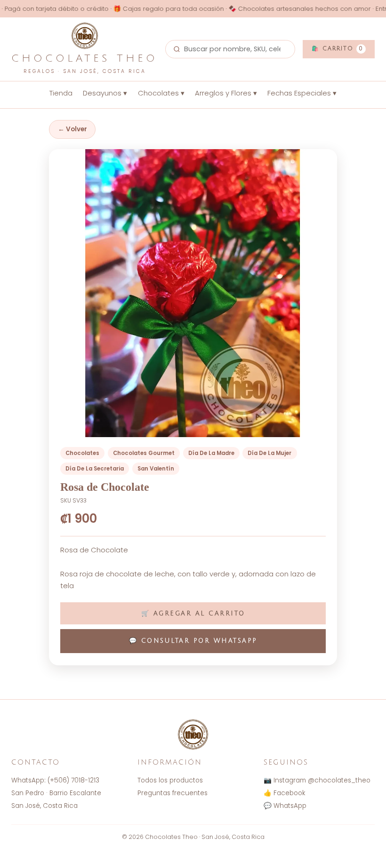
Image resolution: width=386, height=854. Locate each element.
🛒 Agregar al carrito (193, 613)
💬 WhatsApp (285, 805)
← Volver (72, 129)
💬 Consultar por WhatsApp (193, 641)
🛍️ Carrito (337, 49)
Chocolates (82, 453)
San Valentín (155, 468)
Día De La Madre (211, 453)
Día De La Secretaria (94, 468)
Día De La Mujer (269, 453)
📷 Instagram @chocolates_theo (317, 780)
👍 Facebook (284, 793)
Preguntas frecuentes (172, 793)
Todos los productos (170, 780)
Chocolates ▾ (161, 93)
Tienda (60, 93)
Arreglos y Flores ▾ (226, 93)
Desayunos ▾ (105, 93)
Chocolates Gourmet (144, 453)
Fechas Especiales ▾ (302, 93)
